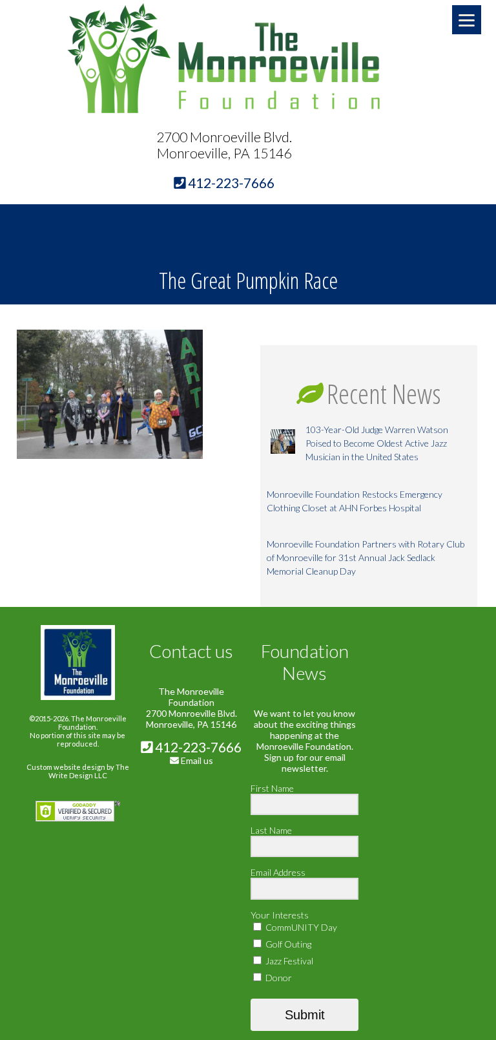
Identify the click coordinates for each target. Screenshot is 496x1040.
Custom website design (65, 767)
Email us (197, 760)
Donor (278, 977)
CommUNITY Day (300, 927)
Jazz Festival (288, 960)
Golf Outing (287, 944)
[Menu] (466, 19)
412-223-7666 (197, 747)
